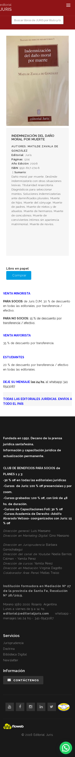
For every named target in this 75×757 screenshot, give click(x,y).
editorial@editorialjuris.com (26, 613)
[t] (51, 707)
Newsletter (10, 660)
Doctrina (9, 648)
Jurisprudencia (13, 643)
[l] (41, 707)
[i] (30, 707)
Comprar (19, 275)
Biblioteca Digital (15, 654)
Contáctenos (26, 680)
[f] (20, 707)
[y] (9, 707)
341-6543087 (44, 618)
